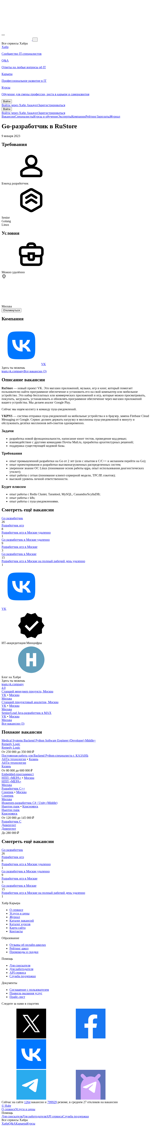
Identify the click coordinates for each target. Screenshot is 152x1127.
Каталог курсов (20, 924)
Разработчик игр (13, 525)
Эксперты (64, 116)
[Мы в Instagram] (90, 1068)
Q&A (12, 1123)
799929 (52, 1102)
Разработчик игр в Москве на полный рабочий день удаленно (43, 561)
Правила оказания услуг (26, 993)
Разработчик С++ (13, 788)
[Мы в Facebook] (90, 1037)
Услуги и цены (19, 913)
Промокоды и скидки (24, 952)
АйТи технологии (14, 759)
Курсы (31, 1123)
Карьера (21, 1123)
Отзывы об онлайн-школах (28, 944)
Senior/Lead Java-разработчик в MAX (26, 713)
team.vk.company (13, 371)
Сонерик (7, 792)
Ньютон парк (11, 806)
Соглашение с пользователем (29, 989)
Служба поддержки (23, 976)
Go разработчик (12, 518)
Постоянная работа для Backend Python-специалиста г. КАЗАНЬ (45, 755)
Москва (14, 695)
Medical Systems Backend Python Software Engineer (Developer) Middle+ (49, 740)
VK (43, 364)
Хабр (5, 1123)
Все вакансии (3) (35, 371)
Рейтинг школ (19, 948)
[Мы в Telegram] (31, 1098)
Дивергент (9, 825)
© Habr (6, 1105)
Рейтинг (91, 116)
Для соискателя (20, 965)
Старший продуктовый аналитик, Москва (30, 702)
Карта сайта (18, 927)
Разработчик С (11, 821)
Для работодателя (21, 969)
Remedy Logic (11, 744)
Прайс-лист (17, 997)
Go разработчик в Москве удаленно (26, 539)
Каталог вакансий (22, 920)
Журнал (115, 116)
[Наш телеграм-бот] (90, 1098)
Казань (33, 759)
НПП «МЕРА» (11, 777)
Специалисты (24, 116)
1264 (27, 1102)
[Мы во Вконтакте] (31, 1068)
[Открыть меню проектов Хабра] (3, 35)
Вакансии (8, 116)
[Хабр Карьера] (17, 39)
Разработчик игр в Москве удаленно (26, 532)
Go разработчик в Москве (19, 554)
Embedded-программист (18, 774)
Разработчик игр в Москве (19, 547)
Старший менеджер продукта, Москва (27, 691)
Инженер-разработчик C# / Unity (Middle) (29, 802)
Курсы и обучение (45, 116)
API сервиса (18, 972)
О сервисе (16, 910)
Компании (78, 116)
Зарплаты (103, 116)
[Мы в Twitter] (31, 1037)
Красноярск (30, 806)
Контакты (16, 931)
